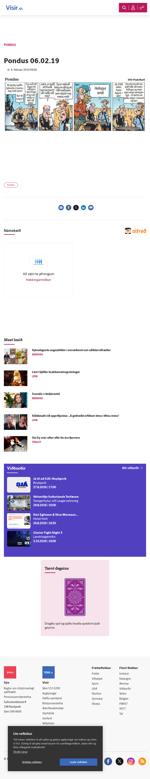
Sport (95, 683)
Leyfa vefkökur (78, 762)
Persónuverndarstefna (17, 697)
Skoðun (96, 693)
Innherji (124, 673)
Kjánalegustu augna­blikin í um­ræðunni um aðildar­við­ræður (71, 350)
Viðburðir (125, 689)
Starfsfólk (48, 713)
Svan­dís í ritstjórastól (46, 394)
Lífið (94, 689)
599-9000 (15, 711)
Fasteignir (125, 679)
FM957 (123, 704)
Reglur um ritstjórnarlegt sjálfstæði (19, 690)
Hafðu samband (52, 698)
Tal (121, 714)
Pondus (10, 185)
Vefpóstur (48, 723)
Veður (123, 693)
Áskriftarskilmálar (53, 708)
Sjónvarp (97, 698)
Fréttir (95, 673)
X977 (122, 708)
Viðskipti (97, 679)
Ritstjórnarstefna (52, 703)
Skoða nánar (20, 751)
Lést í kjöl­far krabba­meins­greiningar (56, 372)
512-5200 (54, 688)
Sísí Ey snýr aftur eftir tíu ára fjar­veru (56, 438)
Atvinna (124, 683)
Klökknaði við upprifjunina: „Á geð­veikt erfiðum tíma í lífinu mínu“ (75, 416)
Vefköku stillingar (32, 762)
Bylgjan (123, 698)
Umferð (47, 718)
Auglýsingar (49, 693)
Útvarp (96, 704)
